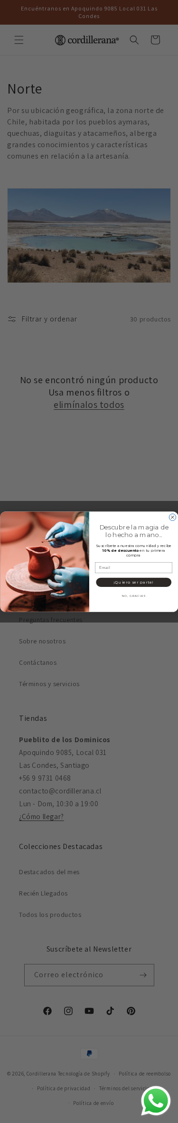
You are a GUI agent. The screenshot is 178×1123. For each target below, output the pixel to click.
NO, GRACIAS (133, 595)
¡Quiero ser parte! (133, 582)
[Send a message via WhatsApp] (156, 1101)
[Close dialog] (172, 517)
